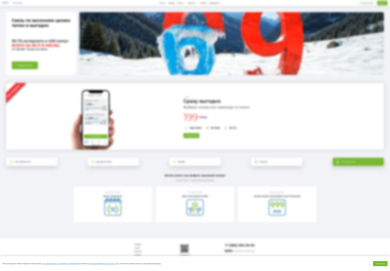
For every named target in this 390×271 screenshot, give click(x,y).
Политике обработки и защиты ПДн (103, 264)
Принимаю (380, 264)
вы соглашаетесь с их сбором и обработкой (61, 264)
